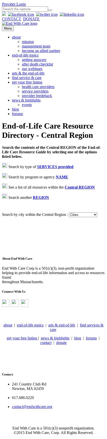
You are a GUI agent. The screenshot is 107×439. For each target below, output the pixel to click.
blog (15, 109)
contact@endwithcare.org (32, 406)
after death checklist (37, 64)
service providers (35, 91)
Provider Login (14, 4)
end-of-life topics (25, 55)
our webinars (32, 69)
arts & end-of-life (61, 325)
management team (36, 46)
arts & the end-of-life (28, 73)
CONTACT (11, 19)
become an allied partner (41, 51)
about (16, 37)
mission (28, 42)
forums (17, 114)
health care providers (38, 87)
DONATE (31, 19)
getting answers (34, 60)
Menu (8, 28)
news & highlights (26, 100)
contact (46, 342)
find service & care (27, 78)
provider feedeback (37, 96)
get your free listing (27, 82)
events (27, 105)
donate (61, 342)
